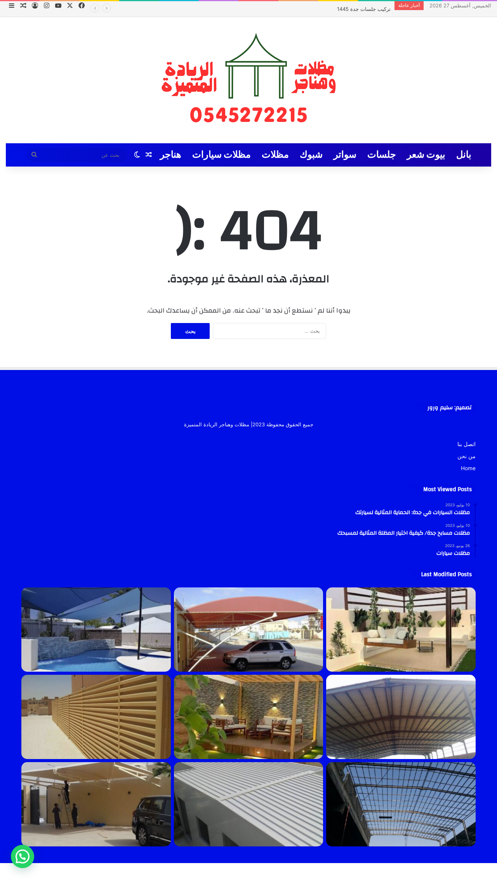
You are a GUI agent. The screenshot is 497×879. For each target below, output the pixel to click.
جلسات (381, 155)
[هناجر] (401, 804)
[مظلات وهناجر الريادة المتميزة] (248, 80)
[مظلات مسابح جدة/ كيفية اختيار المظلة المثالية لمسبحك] (96, 629)
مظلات (275, 155)
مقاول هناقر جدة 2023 (366, 9)
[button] (22, 856)
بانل (463, 155)
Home (468, 468)
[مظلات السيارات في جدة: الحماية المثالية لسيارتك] (248, 629)
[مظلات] (248, 717)
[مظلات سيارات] (96, 804)
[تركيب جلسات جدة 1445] (401, 629)
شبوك (311, 155)
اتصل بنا (466, 444)
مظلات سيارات (221, 155)
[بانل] (248, 804)
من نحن (466, 456)
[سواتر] (96, 717)
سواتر (345, 155)
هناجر (170, 155)
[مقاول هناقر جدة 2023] (401, 717)
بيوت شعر (426, 155)
